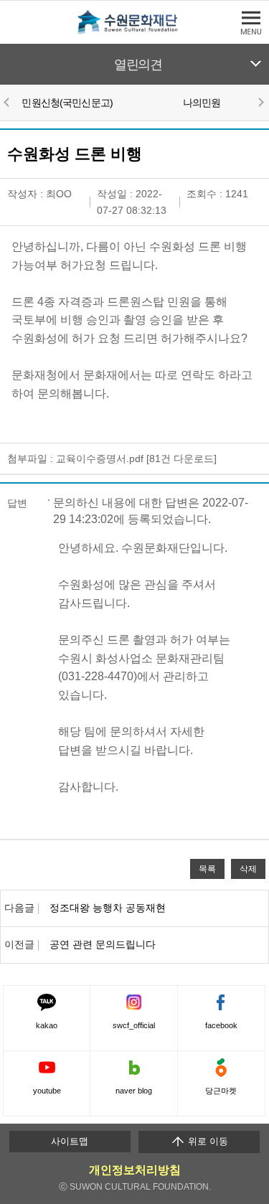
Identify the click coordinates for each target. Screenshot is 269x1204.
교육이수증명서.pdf (99, 458)
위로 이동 (206, 1141)
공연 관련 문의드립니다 (102, 944)
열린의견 (138, 64)
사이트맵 (69, 1141)
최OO (59, 193)
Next (260, 101)
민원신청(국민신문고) (67, 102)
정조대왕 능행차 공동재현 (107, 907)
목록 (207, 868)
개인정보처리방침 (135, 1170)
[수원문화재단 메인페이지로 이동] (134, 31)
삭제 (248, 868)
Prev (8, 101)
